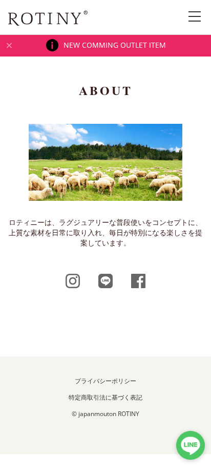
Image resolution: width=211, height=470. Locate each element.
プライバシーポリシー (105, 381)
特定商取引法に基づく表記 (105, 397)
